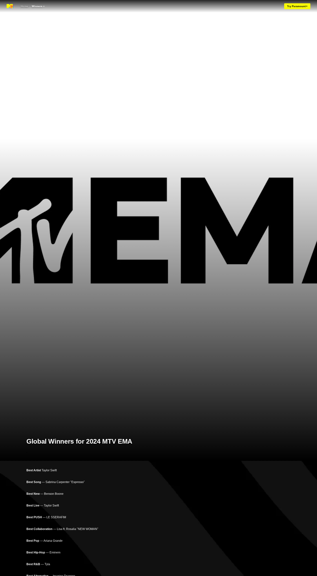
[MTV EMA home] (10, 6)
